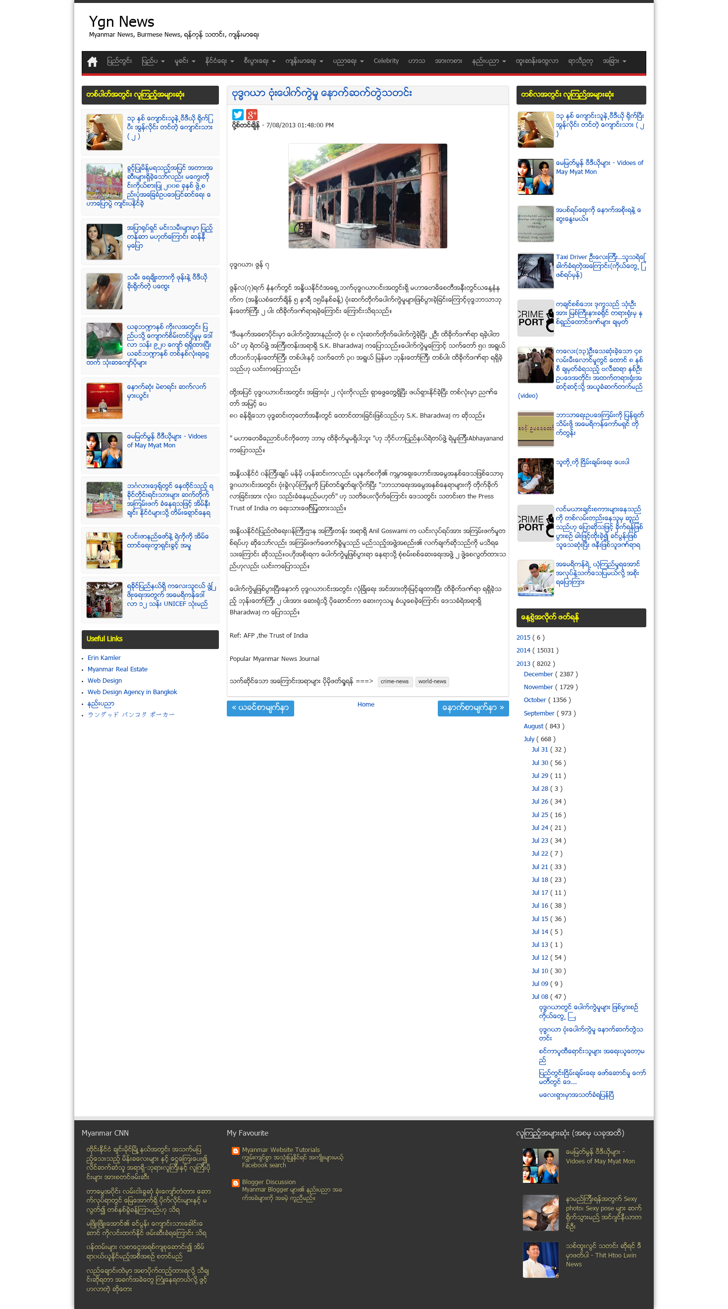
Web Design (105, 681)
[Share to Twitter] (238, 114)
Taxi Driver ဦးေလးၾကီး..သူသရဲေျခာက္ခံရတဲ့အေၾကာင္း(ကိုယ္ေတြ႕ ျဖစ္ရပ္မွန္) (600, 266)
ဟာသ (417, 61)
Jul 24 (541, 828)
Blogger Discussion (269, 1182)
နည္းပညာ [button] (486, 61)
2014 (524, 651)
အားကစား (449, 61)
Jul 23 (541, 841)
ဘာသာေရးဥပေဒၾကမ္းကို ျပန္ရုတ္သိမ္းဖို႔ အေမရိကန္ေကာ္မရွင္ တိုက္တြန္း (600, 424)
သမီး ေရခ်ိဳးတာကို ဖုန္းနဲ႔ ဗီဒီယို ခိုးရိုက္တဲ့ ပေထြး (167, 282)
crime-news (395, 682)
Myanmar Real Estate (118, 669)
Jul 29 (541, 776)
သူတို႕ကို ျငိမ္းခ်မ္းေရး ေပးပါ (592, 462)
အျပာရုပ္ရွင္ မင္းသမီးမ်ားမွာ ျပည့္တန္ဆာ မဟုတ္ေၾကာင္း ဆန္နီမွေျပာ (170, 237)
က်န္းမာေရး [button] (302, 61)
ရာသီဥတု (581, 61)
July (530, 739)
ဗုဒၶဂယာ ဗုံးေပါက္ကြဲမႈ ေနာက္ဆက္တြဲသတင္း (322, 94)
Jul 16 (541, 906)
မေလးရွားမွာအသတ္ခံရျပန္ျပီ (576, 1095)
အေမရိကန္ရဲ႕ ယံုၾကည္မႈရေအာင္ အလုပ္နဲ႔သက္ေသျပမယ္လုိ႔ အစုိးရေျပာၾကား (598, 573)
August (534, 726)
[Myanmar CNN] (92, 62)
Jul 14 (541, 932)
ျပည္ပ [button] (151, 61)
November (539, 687)
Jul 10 (541, 971)
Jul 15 (541, 919)
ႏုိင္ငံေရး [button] (217, 61)
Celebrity (386, 61)
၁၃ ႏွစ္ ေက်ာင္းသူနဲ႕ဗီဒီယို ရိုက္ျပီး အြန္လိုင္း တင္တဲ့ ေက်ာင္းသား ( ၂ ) (170, 127)
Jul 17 (541, 893)
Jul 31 (541, 750)
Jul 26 (541, 802)
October (536, 700)
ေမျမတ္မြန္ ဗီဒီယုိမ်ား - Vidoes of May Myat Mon (167, 441)
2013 (524, 664)
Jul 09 (541, 984)
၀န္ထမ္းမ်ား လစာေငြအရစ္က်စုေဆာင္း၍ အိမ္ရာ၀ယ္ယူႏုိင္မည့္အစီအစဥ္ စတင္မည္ (146, 1252)
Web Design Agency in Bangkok (132, 692)
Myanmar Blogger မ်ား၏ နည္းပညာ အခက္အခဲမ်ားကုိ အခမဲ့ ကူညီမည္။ (292, 1194)
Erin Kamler (104, 658)
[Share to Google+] (252, 114)
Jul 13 (541, 945)
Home (366, 705)
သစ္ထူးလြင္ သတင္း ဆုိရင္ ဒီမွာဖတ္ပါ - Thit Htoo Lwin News (603, 1255)
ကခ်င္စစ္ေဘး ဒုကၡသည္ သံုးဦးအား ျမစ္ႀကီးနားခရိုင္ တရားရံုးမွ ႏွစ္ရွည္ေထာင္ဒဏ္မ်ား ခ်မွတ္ (599, 313)
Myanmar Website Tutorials (281, 1150)
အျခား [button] (612, 61)
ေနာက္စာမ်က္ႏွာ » (473, 708)
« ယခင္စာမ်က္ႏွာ (260, 708)
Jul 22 (541, 854)
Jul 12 (541, 958)
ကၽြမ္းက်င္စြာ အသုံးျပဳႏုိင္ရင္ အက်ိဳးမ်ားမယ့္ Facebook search (293, 1162)
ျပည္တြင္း (119, 61)
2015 (524, 638)
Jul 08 (541, 997)
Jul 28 (541, 789)
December (539, 674)
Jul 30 (541, 763)
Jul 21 (541, 867)
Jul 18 (541, 880)
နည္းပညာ (101, 704)
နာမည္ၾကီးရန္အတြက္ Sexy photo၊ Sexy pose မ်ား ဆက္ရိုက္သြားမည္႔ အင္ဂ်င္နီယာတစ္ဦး (604, 1213)
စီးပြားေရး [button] (257, 61)
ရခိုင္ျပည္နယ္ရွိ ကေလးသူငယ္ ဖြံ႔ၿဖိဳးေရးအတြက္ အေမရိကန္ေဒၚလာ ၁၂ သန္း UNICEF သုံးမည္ (169, 595)
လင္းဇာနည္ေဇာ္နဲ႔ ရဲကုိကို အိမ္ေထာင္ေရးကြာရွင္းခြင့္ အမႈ (168, 541)
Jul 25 (541, 815)
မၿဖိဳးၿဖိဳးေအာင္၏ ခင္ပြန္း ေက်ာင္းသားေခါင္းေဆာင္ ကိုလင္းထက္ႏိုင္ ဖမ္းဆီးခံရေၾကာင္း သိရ (147, 1229)
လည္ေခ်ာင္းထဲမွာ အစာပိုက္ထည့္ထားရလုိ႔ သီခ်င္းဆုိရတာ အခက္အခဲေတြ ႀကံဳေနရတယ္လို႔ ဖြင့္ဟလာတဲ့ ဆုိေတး (148, 1280)
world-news (432, 682)
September (540, 713)
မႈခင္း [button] (183, 61)
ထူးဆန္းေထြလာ (537, 61)
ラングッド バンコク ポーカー (131, 715)
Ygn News (121, 23)
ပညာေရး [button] (346, 61)
